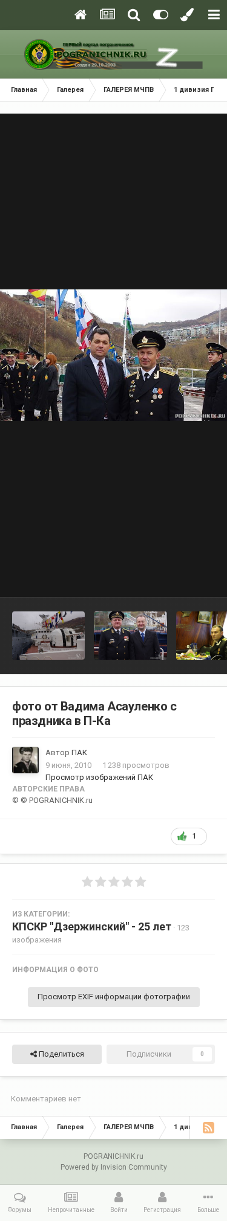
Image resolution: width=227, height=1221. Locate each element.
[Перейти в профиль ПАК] (25, 760)
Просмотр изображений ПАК (99, 777)
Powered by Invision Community (114, 1167)
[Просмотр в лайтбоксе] (113, 355)
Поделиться (60, 1053)
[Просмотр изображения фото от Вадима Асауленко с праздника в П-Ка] (48, 635)
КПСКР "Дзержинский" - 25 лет (91, 926)
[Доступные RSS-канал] (208, 1127)
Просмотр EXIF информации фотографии (114, 996)
